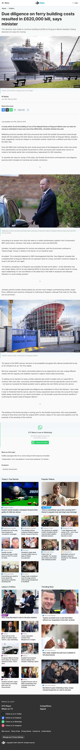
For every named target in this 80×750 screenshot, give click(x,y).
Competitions (45, 706)
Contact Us (36, 731)
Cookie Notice (46, 731)
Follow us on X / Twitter (14, 714)
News (4, 8)
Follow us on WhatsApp (14, 721)
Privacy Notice (26, 731)
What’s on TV (7, 709)
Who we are (6, 731)
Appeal (43, 709)
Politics (11, 8)
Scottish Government (10, 469)
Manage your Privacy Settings (13, 737)
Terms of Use (15, 731)
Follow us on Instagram (14, 725)
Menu (7, 3)
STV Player (6, 706)
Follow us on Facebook (13, 718)
